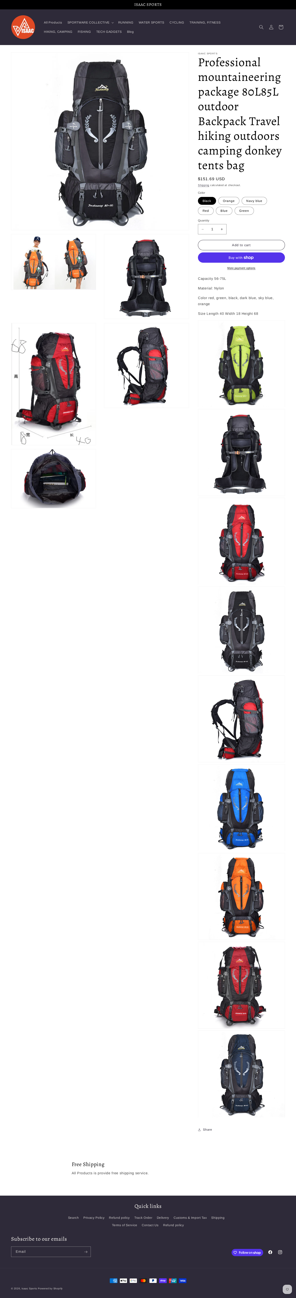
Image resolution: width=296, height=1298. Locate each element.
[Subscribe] (86, 1252)
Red (206, 211)
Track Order (143, 1217)
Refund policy (119, 1217)
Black (207, 201)
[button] (90, 22)
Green (244, 211)
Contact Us (150, 1225)
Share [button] (207, 1129)
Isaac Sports (29, 1288)
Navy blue (254, 201)
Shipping (203, 185)
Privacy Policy (94, 1217)
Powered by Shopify (50, 1288)
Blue (224, 211)
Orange (229, 201)
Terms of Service (124, 1225)
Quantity (203, 220)
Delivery (163, 1217)
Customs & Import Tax (190, 1217)
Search (73, 1217)
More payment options (241, 268)
